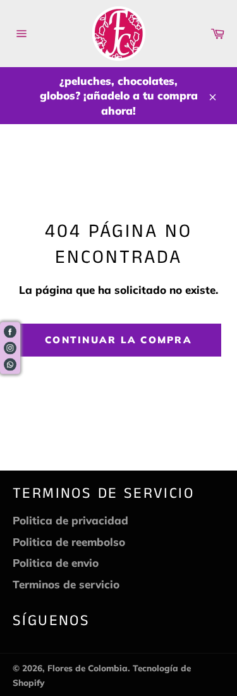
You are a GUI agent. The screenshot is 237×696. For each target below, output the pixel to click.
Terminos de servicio (66, 584)
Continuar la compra (118, 340)
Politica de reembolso (69, 541)
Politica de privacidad (70, 520)
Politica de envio (56, 562)
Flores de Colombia (87, 667)
